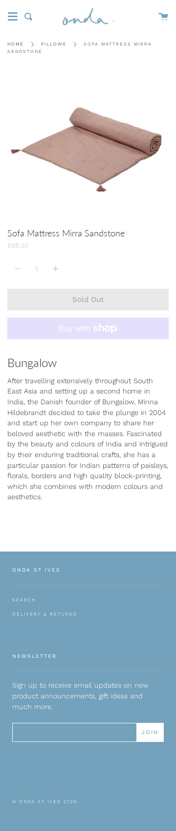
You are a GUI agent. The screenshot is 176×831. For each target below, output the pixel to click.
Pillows (53, 44)
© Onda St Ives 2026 (44, 801)
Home (15, 44)
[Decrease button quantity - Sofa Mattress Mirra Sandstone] (19, 269)
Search (24, 599)
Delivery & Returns (44, 614)
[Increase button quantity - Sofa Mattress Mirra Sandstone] (54, 269)
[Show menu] (12, 17)
